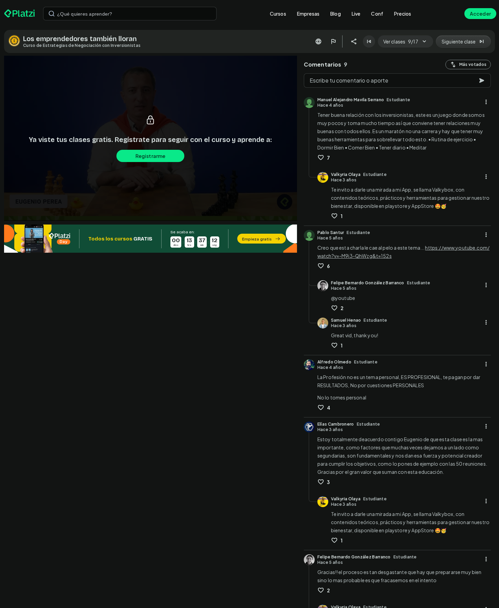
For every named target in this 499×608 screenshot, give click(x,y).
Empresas (308, 14)
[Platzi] (19, 13)
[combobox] (130, 13)
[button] (150, 239)
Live (356, 14)
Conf (377, 14)
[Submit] (52, 13)
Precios (402, 14)
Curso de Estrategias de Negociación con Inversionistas (82, 45)
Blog (335, 14)
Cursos (278, 14)
